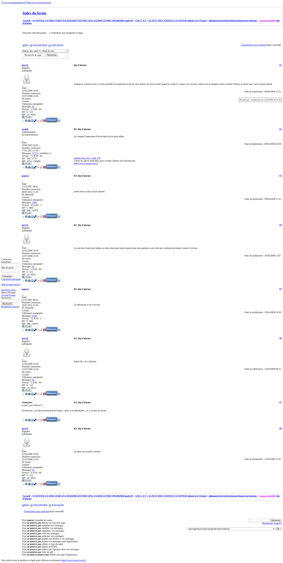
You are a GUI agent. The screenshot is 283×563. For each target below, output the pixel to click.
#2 (280, 129)
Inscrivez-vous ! (8, 290)
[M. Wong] (44, 120)
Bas (27, 45)
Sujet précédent (40, 45)
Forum (12, 295)
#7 (280, 402)
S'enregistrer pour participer (254, 45)
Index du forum (34, 13)
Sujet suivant (57, 45)
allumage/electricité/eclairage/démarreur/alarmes (233, 20)
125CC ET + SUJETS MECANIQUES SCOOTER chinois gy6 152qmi (170, 20)
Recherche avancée (10, 306)
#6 (280, 338)
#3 (280, 175)
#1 (280, 65)
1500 (34, 202)
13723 (35, 153)
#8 (280, 428)
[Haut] (59, 120)
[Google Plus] (29, 120)
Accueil (5, 295)
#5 (280, 289)
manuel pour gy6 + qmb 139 (87, 158)
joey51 (25, 65)
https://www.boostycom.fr (86, 163)
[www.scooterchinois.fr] (13, 2)
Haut (26, 505)
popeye (25, 176)
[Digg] (38, 120)
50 (33, 106)
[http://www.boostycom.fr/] (38, 2)
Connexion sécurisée (11, 279)
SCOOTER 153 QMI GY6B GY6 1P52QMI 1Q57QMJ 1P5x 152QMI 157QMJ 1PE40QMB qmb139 (82, 20)
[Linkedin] (32, 120)
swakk (25, 129)
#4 (280, 225)
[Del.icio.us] (35, 120)
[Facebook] (26, 120)
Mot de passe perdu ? (11, 284)
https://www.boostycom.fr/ (73, 560)
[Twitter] (23, 120)
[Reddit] (41, 120)
